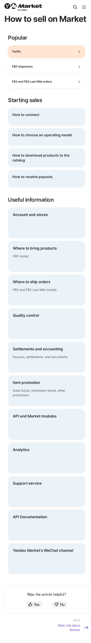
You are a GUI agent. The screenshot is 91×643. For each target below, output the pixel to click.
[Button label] (84, 7)
